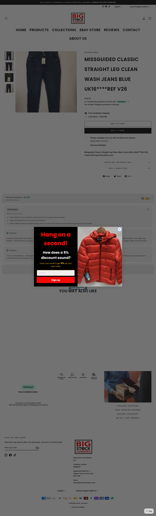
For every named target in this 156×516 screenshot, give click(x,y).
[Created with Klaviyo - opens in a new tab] (78, 288)
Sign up (55, 280)
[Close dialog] (120, 229)
